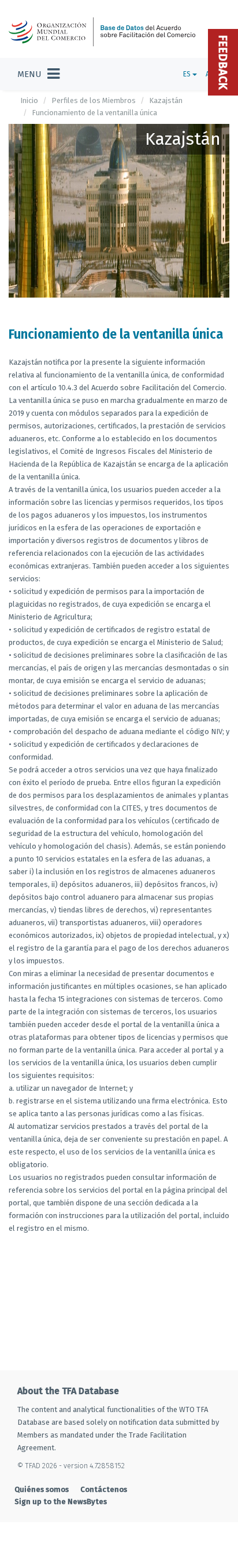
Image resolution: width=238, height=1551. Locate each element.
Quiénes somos (41, 1489)
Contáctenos (103, 1489)
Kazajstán (166, 100)
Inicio (29, 100)
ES (187, 74)
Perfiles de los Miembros (93, 100)
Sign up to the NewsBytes (60, 1501)
